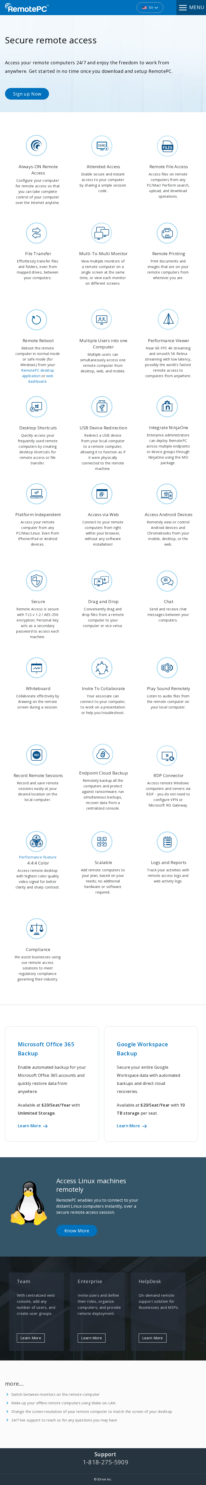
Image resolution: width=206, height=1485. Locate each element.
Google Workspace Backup (142, 1048)
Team (23, 1281)
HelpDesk (150, 1281)
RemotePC (27, 7)
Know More (76, 1231)
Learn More (30, 1125)
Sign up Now (27, 94)
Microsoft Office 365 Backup (46, 1048)
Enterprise (90, 1281)
